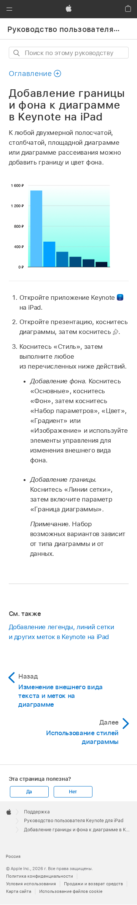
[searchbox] (69, 53)
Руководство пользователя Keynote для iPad (73, 820)
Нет (73, 791)
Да (29, 791)
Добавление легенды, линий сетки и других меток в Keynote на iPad (61, 632)
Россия (13, 856)
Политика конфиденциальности (39, 876)
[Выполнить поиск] (17, 53)
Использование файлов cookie (70, 891)
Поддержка (37, 812)
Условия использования (31, 883)
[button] (9, 9)
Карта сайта (18, 891)
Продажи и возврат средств (93, 883)
